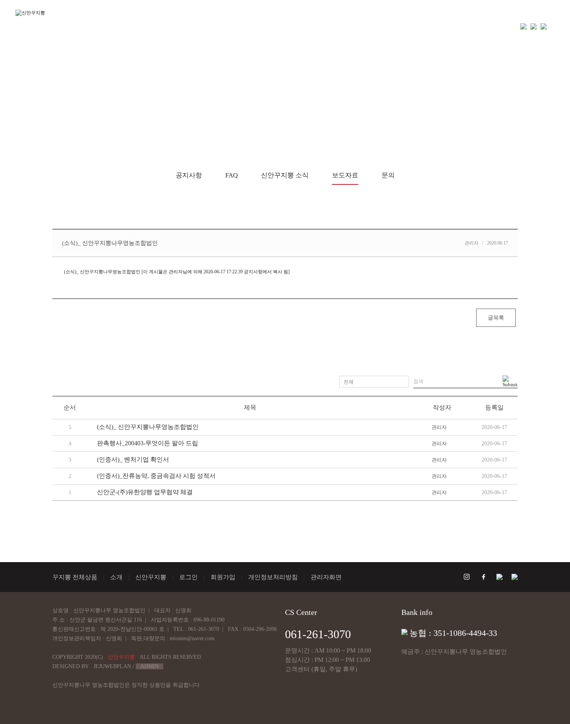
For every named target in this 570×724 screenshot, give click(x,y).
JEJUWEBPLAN (112, 666)
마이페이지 (444, 26)
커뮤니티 (400, 26)
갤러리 (362, 26)
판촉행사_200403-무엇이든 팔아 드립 (147, 443)
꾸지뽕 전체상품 (196, 26)
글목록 (496, 318)
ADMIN (149, 666)
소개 (242, 26)
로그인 (188, 577)
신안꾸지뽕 (280, 26)
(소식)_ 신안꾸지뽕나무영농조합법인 (148, 427)
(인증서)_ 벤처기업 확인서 (133, 459)
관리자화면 (326, 577)
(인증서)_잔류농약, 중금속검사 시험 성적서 (156, 475)
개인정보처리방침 (273, 577)
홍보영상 (325, 26)
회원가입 (223, 577)
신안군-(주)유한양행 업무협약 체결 (145, 492)
